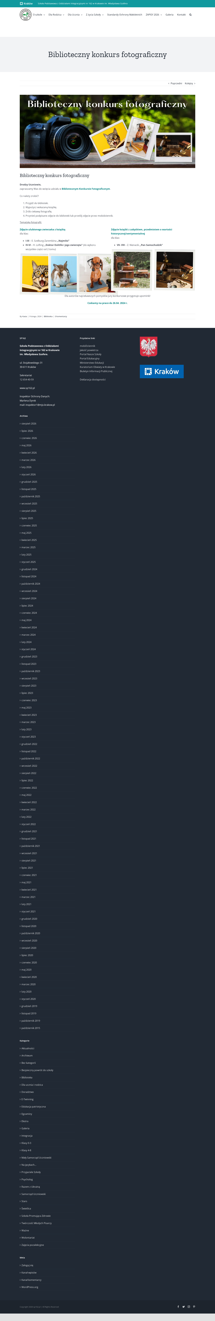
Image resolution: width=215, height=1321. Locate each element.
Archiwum (27, 1055)
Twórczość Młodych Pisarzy (37, 1223)
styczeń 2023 (29, 736)
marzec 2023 (29, 722)
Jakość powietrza (89, 350)
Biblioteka (48, 316)
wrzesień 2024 (29, 591)
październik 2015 (31, 1028)
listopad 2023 (29, 663)
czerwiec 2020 (29, 962)
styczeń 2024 (29, 649)
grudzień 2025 (29, 481)
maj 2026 (26, 445)
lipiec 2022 (27, 780)
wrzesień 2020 (29, 940)
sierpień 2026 (29, 423)
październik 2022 (31, 758)
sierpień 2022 (29, 773)
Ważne (25, 1230)
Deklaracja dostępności (93, 379)
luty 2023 (26, 729)
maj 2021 (26, 882)
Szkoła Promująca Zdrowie (36, 1215)
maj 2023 (26, 707)
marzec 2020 (29, 984)
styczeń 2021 (29, 911)
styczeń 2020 (29, 999)
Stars (24, 1201)
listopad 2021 (29, 838)
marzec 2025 (29, 547)
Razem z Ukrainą (31, 1186)
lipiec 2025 (27, 518)
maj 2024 (26, 620)
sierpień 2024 (29, 598)
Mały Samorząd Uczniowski (36, 1157)
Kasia (24, 316)
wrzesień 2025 (29, 503)
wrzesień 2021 (29, 853)
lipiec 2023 (27, 693)
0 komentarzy (61, 316)
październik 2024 (31, 583)
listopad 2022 (29, 751)
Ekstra (25, 1121)
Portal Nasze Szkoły (90, 354)
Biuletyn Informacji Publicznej (96, 371)
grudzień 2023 (29, 656)
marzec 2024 (29, 634)
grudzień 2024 (29, 569)
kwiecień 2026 (29, 452)
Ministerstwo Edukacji (92, 362)
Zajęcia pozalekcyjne (33, 1245)
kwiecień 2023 (29, 715)
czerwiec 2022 (29, 787)
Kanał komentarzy (31, 1280)
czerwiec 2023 (29, 700)
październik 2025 (31, 496)
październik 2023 (31, 671)
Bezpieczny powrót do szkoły (37, 1070)
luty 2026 (26, 467)
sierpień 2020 (29, 948)
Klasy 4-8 (26, 1150)
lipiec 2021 (27, 867)
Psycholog (27, 1179)
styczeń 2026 (29, 474)
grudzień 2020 (29, 918)
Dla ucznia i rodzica (32, 1084)
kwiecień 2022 (29, 802)
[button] (190, 14)
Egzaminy (27, 1114)
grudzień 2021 (29, 831)
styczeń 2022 (29, 824)
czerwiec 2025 (29, 525)
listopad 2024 (29, 576)
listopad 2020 (29, 926)
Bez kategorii (29, 1062)
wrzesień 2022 (29, 765)
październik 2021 (31, 846)
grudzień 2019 (29, 1006)
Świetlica (26, 1208)
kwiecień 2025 (29, 540)
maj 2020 (26, 969)
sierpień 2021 (29, 860)
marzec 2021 (29, 897)
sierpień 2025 (29, 510)
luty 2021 (26, 904)
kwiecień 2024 (29, 627)
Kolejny (189, 83)
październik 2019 (31, 1020)
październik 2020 (31, 933)
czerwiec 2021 (29, 875)
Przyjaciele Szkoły (31, 1172)
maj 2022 (26, 795)
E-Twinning (27, 1099)
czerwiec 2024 (29, 612)
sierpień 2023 (29, 685)
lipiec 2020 (27, 955)
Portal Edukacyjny (89, 358)
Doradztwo (28, 1092)
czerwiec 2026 (29, 438)
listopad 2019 (29, 1013)
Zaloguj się (27, 1265)
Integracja (27, 1135)
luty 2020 (26, 991)
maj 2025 (26, 532)
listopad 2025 (29, 489)
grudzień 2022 (29, 744)
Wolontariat (28, 1237)
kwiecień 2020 (29, 977)
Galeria (25, 1128)
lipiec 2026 (27, 430)
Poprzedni (176, 83)
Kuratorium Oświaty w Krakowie (97, 367)
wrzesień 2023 (29, 678)
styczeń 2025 (29, 562)
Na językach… (29, 1164)
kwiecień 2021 (29, 889)
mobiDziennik (87, 346)
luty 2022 (26, 816)
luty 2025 (26, 554)
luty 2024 (26, 642)
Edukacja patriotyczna (34, 1106)
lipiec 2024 (27, 605)
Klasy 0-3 (26, 1143)
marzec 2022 (29, 809)
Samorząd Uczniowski (34, 1194)
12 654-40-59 (27, 379)
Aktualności (28, 1048)
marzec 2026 (29, 460)
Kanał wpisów (29, 1272)
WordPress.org (30, 1287)
